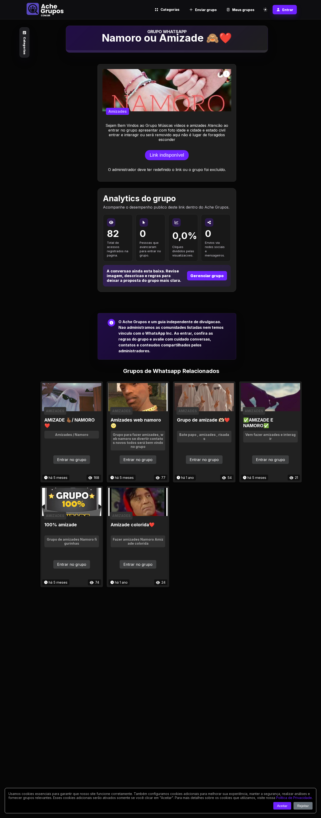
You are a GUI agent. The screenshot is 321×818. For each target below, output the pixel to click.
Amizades (117, 111)
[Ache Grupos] (45, 9)
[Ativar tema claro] (265, 9)
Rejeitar (303, 806)
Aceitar (282, 806)
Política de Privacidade (294, 798)
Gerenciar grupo (207, 275)
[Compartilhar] (226, 73)
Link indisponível (167, 155)
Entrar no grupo (71, 459)
